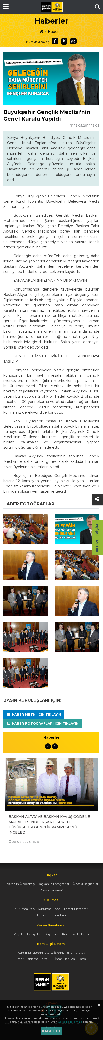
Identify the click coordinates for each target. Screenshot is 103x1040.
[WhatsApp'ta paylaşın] (73, 41)
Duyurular (52, 934)
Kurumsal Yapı (25, 909)
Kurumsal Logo (49, 909)
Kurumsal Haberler (76, 934)
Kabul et (51, 1031)
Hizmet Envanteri (75, 909)
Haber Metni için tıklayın (36, 714)
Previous (48, 746)
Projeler (19, 934)
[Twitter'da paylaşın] (64, 41)
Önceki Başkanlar (85, 884)
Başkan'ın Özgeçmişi (20, 884)
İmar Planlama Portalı (32, 959)
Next (55, 746)
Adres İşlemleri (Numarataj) (65, 952)
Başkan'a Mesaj (51, 890)
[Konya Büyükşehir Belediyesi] (51, 7)
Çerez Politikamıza (70, 1021)
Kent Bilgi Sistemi (30, 952)
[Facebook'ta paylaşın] (55, 41)
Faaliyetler (34, 934)
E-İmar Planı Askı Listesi (69, 959)
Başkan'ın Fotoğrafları (54, 884)
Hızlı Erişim (97, 536)
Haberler (55, 31)
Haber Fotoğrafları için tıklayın (44, 723)
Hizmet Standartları (51, 915)
